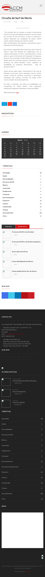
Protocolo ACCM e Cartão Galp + (23, 232)
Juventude (22, 188)
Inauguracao (22, 191)
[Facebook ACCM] (5, 295)
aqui (17, 92)
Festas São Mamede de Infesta (22, 261)
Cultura (22, 204)
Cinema (22, 210)
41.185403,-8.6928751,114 (14, 334)
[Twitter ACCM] (11, 295)
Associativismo (22, 213)
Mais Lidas (8, 226)
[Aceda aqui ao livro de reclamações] (42, 556)
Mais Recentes (22, 226)
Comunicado (22, 207)
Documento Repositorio (22, 467)
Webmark (28, 571)
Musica (22, 185)
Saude (22, 176)
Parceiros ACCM (22, 182)
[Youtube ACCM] (24, 295)
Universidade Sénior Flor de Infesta (24, 271)
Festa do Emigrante (19, 391)
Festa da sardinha (19, 402)
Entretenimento (22, 197)
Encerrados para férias (20, 251)
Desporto (22, 200)
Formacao (22, 194)
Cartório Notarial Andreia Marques (25, 381)
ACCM (15, 22)
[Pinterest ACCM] (31, 295)
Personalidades (22, 179)
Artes (22, 216)
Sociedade (22, 173)
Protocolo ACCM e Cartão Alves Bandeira (26, 242)
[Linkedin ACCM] (18, 295)
